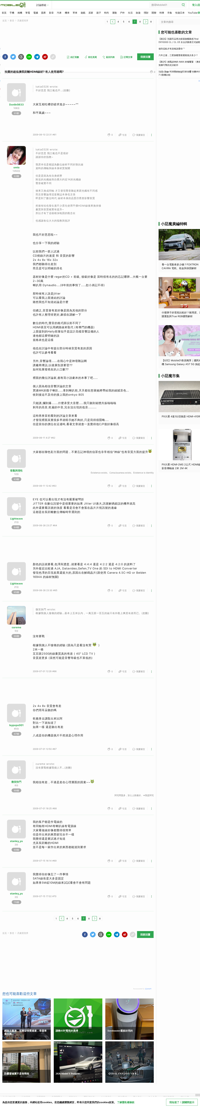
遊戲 (83, 12)
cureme (16, 627)
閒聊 (154, 12)
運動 (114, 12)
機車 (67, 12)
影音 (51, 12)
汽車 (59, 12)
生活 (130, 12)
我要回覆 (145, 56)
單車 (75, 12)
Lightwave (16, 518)
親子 (98, 12)
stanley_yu (16, 841)
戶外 (122, 12)
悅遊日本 (180, 12)
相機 (20, 12)
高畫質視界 (22, 20)
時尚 (106, 12)
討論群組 (41, 5)
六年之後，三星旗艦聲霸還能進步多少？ (178, 55)
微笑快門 (16, 781)
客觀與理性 (16, 470)
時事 (162, 12)
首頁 (4, 12)
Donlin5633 (16, 104)
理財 (146, 12)
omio (16, 167)
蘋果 (43, 12)
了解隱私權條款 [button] (126, 1102)
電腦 (35, 12)
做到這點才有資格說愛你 (171, 48)
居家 (90, 12)
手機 (12, 12)
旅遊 (138, 12)
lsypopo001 (16, 725)
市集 (169, 12)
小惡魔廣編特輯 (174, 224)
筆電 (27, 12)
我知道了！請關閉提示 (181, 1102)
